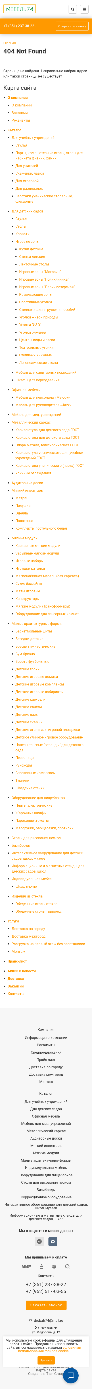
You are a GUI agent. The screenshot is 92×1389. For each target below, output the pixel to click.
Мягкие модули (25, 538)
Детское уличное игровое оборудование (49, 737)
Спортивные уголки (35, 302)
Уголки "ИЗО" (30, 325)
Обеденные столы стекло (36, 904)
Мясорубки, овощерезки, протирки (44, 828)
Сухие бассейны (28, 583)
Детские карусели (30, 699)
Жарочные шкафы (30, 813)
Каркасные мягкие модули (37, 546)
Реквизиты (21, 120)
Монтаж (18, 951)
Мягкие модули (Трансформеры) (42, 606)
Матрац (21, 498)
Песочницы (24, 758)
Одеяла (21, 513)
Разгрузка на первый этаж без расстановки (48, 944)
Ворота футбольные (32, 661)
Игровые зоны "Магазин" (40, 272)
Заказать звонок (46, 1305)
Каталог (14, 130)
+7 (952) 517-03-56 (46, 1291)
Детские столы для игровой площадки (47, 730)
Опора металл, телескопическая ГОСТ (47, 445)
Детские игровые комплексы (39, 684)
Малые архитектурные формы (37, 624)
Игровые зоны (27, 241)
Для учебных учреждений (33, 138)
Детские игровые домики (36, 677)
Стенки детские (32, 257)
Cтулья (21, 145)
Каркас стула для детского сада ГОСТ (47, 430)
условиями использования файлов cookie (49, 1349)
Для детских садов (27, 211)
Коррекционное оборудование (46, 1197)
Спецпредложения (46, 1052)
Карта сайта (46, 1370)
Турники (22, 780)
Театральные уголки (36, 347)
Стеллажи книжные (35, 355)
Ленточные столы (34, 264)
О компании (18, 98)
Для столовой (27, 181)
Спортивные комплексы (35, 773)
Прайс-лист (17, 961)
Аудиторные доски (27, 483)
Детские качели (28, 707)
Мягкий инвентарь (27, 490)
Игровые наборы (29, 561)
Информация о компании (46, 1038)
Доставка (16, 979)
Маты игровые (27, 591)
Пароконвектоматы (32, 820)
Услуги (13, 921)
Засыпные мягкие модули (37, 553)
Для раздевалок (29, 188)
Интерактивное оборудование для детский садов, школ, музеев (46, 1206)
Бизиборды (21, 845)
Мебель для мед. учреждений (36, 415)
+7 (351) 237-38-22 (18, 26)
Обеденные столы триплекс (38, 911)
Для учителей (26, 166)
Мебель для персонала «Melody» (42, 397)
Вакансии (20, 113)
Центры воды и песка (37, 340)
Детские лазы (26, 714)
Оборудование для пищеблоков (38, 798)
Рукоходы (23, 765)
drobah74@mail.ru (48, 1320)
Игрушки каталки (30, 568)
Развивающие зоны (35, 294)
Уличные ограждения (33, 473)
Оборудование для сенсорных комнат (47, 614)
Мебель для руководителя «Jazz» (43, 405)
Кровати (22, 234)
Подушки (23, 506)
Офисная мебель (26, 390)
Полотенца (24, 521)
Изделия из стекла (27, 896)
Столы (20, 226)
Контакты (16, 994)
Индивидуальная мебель (33, 879)
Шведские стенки (29, 788)
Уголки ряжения (32, 332)
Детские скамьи (28, 722)
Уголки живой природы (38, 317)
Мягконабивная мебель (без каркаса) (47, 576)
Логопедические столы (38, 363)
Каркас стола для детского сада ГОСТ (47, 437)
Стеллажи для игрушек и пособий (47, 310)
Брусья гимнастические (35, 646)
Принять (46, 1360)
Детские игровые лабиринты (39, 692)
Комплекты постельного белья (41, 528)
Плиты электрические (33, 805)
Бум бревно (25, 654)
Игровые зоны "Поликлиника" (44, 279)
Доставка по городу (28, 929)
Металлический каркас (31, 422)
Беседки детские (29, 639)
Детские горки (27, 669)
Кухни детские (31, 249)
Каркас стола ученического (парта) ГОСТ (49, 465)
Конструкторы (27, 599)
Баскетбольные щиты (33, 631)
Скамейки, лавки (29, 173)
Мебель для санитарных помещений (45, 372)
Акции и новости (22, 971)
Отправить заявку (72, 26)
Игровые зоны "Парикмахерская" (47, 287)
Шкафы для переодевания (37, 380)
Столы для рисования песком (36, 838)
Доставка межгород (29, 936)
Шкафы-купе (26, 886)
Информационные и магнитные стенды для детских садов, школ (46, 1217)
